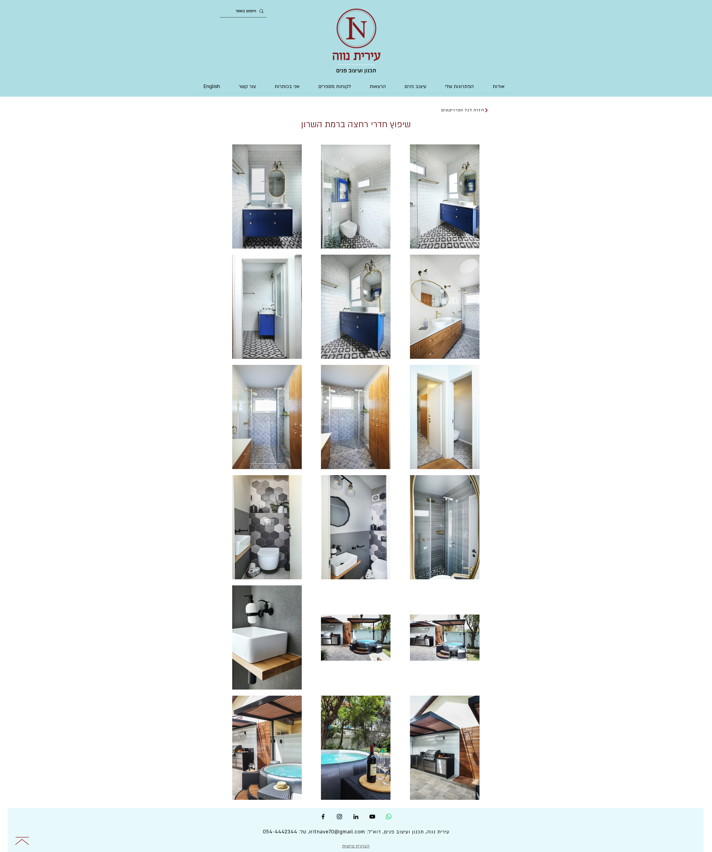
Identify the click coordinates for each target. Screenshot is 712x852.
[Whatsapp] (388, 816)
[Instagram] (339, 816)
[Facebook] (323, 816)
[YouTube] (372, 816)
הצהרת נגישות (356, 846)
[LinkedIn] (355, 816)
